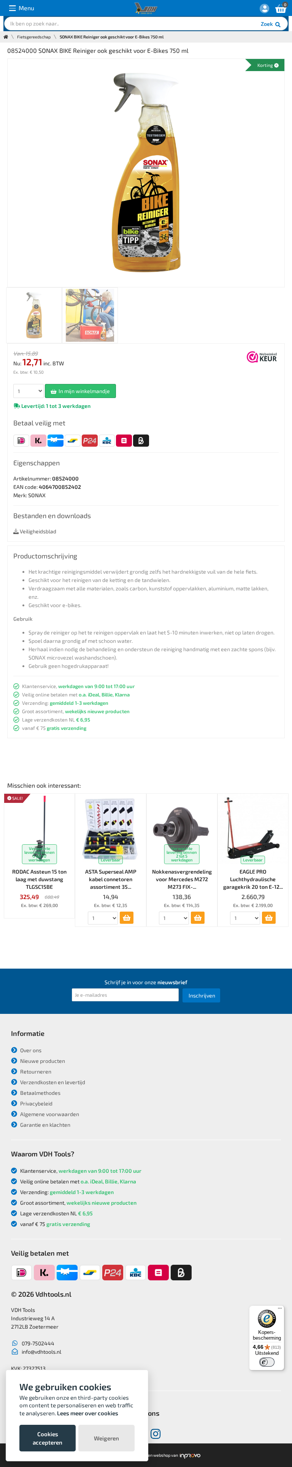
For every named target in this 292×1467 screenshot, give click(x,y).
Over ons (30, 1050)
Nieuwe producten (42, 1061)
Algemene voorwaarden (49, 1114)
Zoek (267, 24)
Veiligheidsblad (37, 531)
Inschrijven (202, 995)
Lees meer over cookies (87, 1413)
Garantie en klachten (44, 1124)
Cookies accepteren (47, 1438)
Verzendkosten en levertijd (52, 1082)
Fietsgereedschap (34, 36)
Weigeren (106, 1438)
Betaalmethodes (39, 1093)
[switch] (267, 1362)
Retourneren (35, 1071)
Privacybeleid (35, 1103)
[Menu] (279, 1310)
